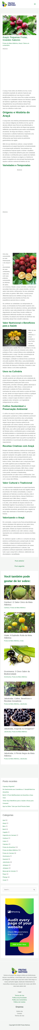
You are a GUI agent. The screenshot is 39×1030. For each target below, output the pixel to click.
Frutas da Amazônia (9, 847)
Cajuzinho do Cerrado (9, 835)
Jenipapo (5, 865)
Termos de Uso (19, 995)
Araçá (20, 43)
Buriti (4, 829)
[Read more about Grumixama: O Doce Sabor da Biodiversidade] (19, 657)
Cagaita (5, 832)
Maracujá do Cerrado (9, 871)
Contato (19, 1013)
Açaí (4, 820)
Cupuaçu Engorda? (8, 786)
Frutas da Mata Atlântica (10, 43)
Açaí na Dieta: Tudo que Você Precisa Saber (16, 806)
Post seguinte (19, 566)
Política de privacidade (19, 997)
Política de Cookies (19, 1002)
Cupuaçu (5, 844)
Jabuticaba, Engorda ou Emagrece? (19, 729)
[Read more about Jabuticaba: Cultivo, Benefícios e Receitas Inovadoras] (19, 688)
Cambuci (7, 607)
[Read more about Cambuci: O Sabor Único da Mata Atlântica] (19, 592)
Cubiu (4, 841)
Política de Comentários (19, 1000)
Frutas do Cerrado (8, 853)
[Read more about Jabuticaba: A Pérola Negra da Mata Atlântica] (19, 743)
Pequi (4, 874)
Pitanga (5, 877)
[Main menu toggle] (35, 4)
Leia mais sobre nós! (19, 986)
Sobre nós (19, 1011)
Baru (4, 826)
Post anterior (19, 561)
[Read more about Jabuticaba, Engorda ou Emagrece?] (19, 717)
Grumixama (7, 677)
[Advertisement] (19, 69)
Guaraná (5, 859)
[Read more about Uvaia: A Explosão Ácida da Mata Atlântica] (19, 622)
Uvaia (21, 641)
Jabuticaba (23, 704)
